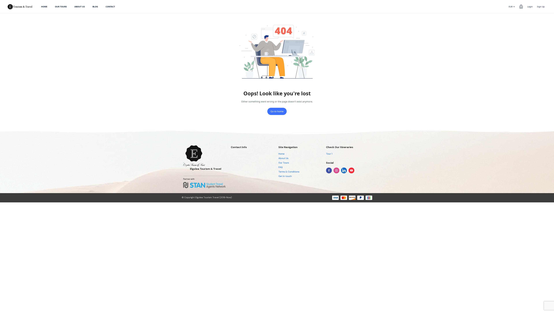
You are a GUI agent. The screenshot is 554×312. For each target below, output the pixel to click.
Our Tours (61, 6)
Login (530, 6)
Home (44, 6)
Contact (110, 6)
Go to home (277, 111)
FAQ (280, 167)
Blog (95, 6)
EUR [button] (511, 6)
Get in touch (285, 176)
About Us (79, 6)
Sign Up (541, 6)
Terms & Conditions (288, 171)
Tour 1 (329, 153)
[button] (521, 7)
